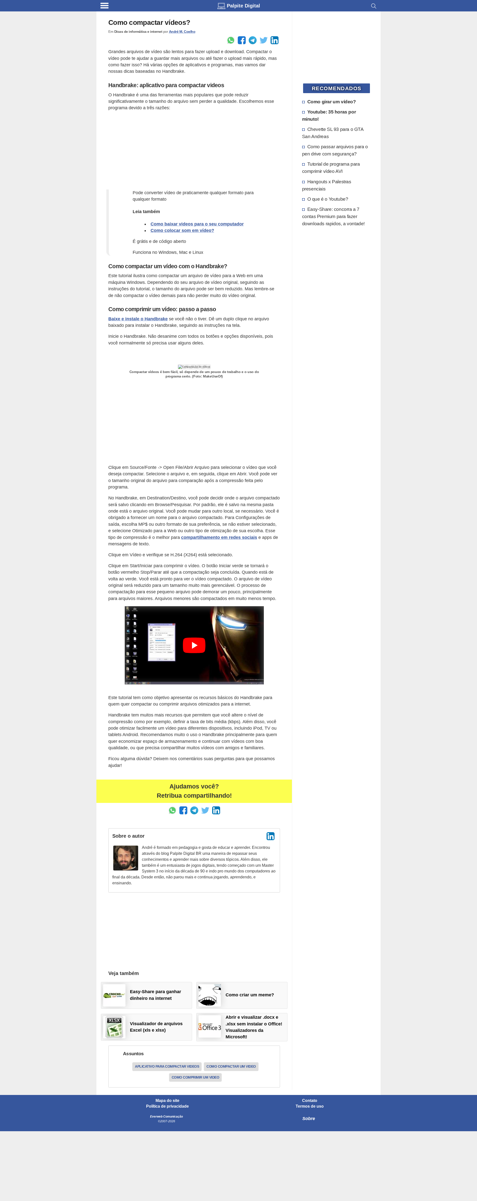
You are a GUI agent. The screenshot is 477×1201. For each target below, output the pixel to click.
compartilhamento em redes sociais (219, 537)
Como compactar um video (231, 1066)
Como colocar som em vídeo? (182, 230)
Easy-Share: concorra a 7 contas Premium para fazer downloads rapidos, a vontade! (333, 216)
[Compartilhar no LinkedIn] (274, 40)
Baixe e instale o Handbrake (138, 318)
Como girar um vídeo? (331, 101)
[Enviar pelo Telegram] (253, 40)
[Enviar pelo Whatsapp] (231, 40)
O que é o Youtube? (327, 199)
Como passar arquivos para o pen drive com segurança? (335, 150)
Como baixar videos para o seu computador (197, 224)
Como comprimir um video (195, 1077)
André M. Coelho (182, 32)
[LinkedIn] (271, 836)
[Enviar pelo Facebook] (242, 40)
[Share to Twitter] (264, 40)
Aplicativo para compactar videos (167, 1066)
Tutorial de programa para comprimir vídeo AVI (331, 167)
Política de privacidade (167, 1106)
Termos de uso (310, 1106)
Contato (309, 1101)
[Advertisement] (194, 150)
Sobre (308, 1118)
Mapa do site (167, 1101)
